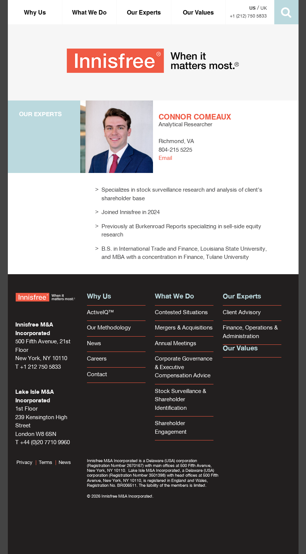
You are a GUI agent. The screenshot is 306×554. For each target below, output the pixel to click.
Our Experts (144, 12)
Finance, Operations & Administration (250, 332)
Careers (97, 359)
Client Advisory (242, 313)
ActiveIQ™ (100, 313)
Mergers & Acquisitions (184, 328)
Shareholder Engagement (171, 428)
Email (165, 158)
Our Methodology (109, 328)
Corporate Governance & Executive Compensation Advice (183, 367)
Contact (97, 375)
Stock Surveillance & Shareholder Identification (180, 400)
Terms (45, 462)
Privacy (24, 462)
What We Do (89, 12)
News (94, 344)
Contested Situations (181, 313)
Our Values (198, 12)
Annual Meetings (175, 344)
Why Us (35, 12)
